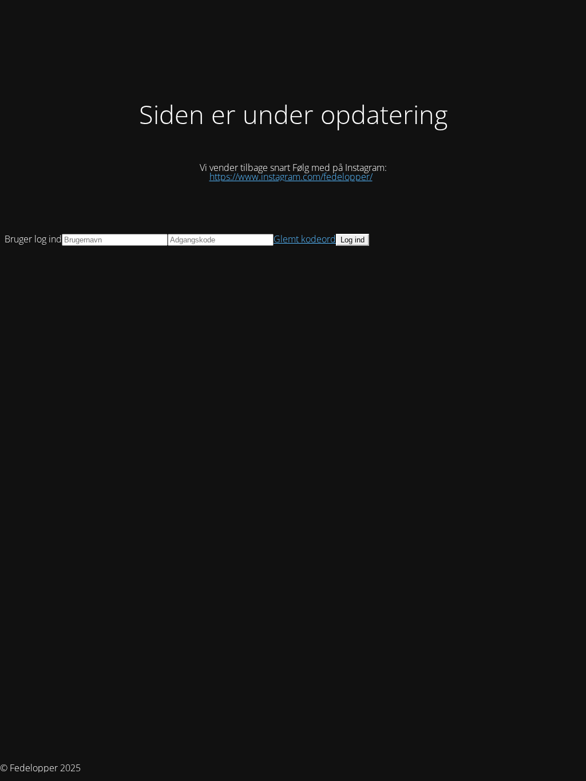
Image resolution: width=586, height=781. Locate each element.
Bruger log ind (33, 239)
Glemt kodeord (305, 239)
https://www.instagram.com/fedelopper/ (291, 176)
